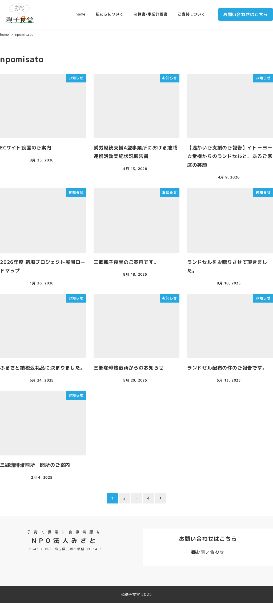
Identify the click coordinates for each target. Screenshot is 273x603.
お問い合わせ (210, 552)
